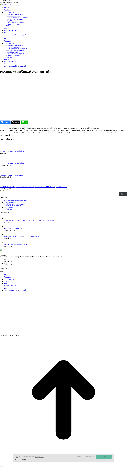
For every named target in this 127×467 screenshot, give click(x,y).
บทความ (6, 283)
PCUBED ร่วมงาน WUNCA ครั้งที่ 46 (12, 151)
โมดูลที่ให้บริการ (9, 279)
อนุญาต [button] (104, 457)
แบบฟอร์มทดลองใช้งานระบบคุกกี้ (15, 290)
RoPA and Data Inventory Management (15, 200)
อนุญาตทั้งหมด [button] (89, 457)
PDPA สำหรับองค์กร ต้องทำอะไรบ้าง (16, 244)
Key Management (9, 207)
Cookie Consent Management (12, 205)
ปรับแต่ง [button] (79, 457)
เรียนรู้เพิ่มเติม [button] (39, 457)
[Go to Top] (63, 463)
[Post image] (5, 149)
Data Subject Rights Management (13, 204)
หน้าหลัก (6, 275)
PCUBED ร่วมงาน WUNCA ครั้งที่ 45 (12, 163)
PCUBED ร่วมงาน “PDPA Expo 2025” (12, 175)
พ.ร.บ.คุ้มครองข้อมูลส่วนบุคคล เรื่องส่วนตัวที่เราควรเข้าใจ (22, 236)
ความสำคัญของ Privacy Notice (13, 228)
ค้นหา (2, 191)
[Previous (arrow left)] (0, 466)
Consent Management (10, 202)
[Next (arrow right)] (2, 466)
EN (17, 457)
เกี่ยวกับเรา (7, 277)
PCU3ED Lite (8, 209)
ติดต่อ (5, 288)
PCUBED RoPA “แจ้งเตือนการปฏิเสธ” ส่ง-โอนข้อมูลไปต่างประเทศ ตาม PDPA (29, 220)
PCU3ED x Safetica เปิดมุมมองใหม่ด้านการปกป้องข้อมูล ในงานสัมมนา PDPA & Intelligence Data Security (33, 187)
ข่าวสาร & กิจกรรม (10, 286)
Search (123, 194)
